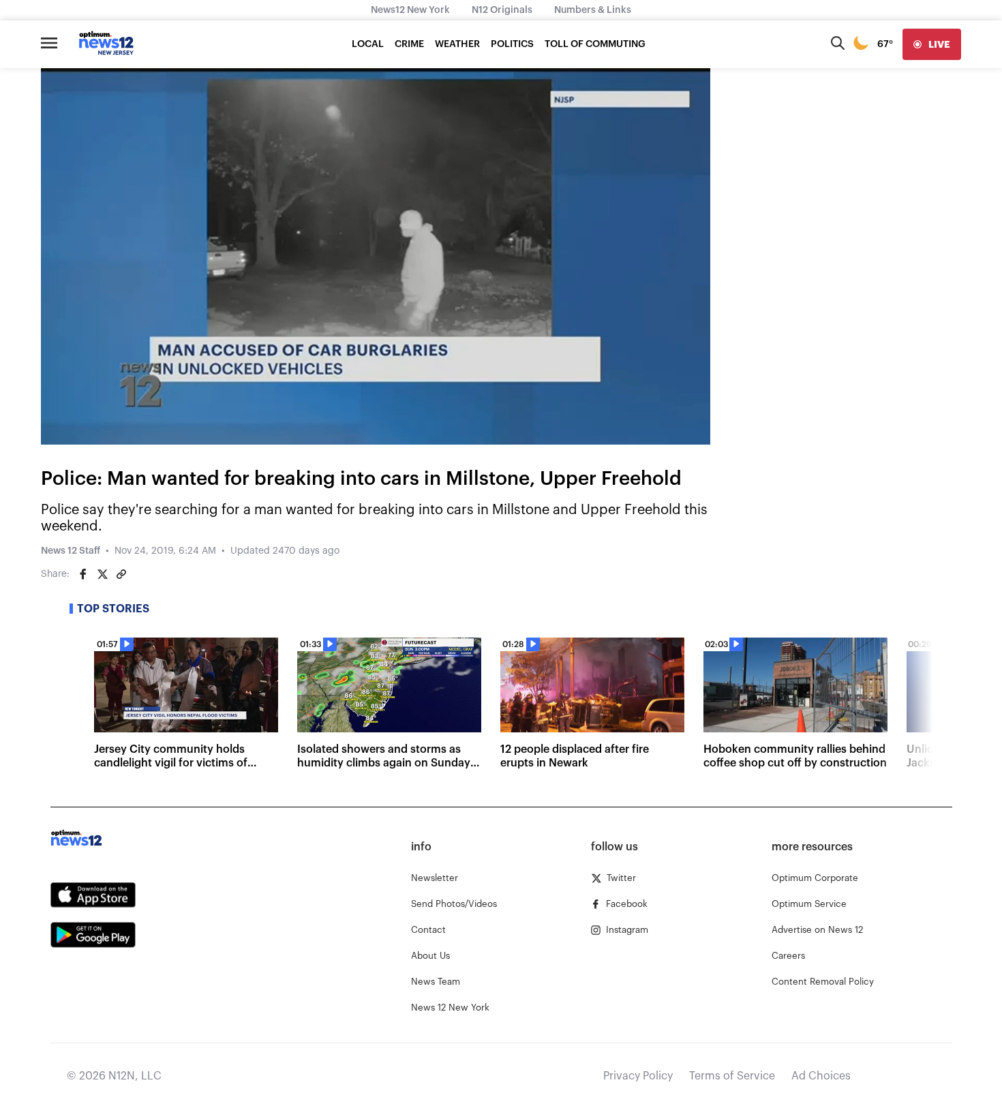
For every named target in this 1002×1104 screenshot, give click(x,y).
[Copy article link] (121, 574)
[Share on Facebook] (83, 574)
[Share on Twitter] (102, 574)
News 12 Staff (70, 551)
